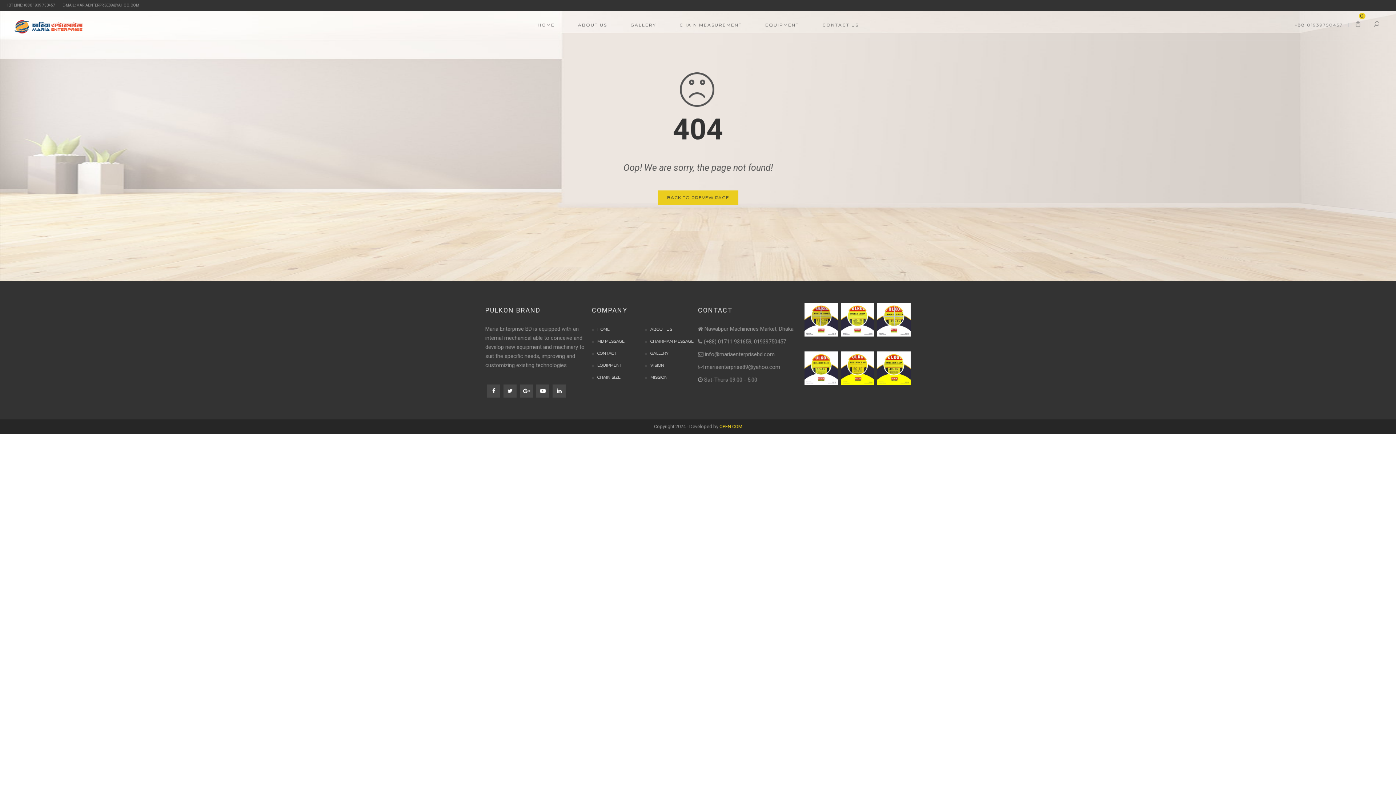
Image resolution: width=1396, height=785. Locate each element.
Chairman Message (672, 341)
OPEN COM (730, 426)
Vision (657, 365)
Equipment (609, 365)
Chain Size (609, 377)
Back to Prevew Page (698, 197)
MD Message (611, 341)
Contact (607, 353)
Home (603, 329)
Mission (658, 377)
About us (661, 329)
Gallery (659, 353)
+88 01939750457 (1319, 25)
